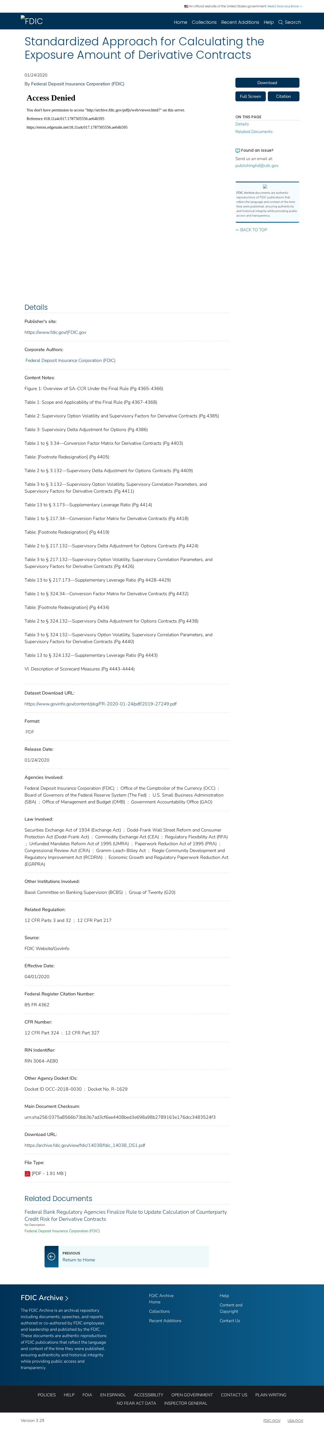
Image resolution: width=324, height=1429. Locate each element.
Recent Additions (240, 22)
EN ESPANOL (113, 1395)
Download (267, 83)
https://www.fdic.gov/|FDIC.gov (55, 332)
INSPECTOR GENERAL (185, 1403)
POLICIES (47, 1395)
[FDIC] (33, 21)
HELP (69, 1395)
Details (242, 124)
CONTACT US (234, 1395)
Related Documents (254, 131)
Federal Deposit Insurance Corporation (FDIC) (78, 84)
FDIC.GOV (272, 1420)
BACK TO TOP (253, 230)
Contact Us (230, 1321)
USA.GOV (295, 1420)
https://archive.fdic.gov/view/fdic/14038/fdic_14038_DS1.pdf (85, 1145)
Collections (204, 22)
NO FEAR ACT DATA (136, 1403)
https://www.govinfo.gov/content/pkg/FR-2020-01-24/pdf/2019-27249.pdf (101, 704)
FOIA (87, 1395)
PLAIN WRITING (270, 1395)
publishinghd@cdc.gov (257, 165)
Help (269, 22)
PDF (30, 732)
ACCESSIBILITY (148, 1395)
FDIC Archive (42, 1298)
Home (180, 22)
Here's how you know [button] (284, 6)
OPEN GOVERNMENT (192, 1395)
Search (293, 22)
